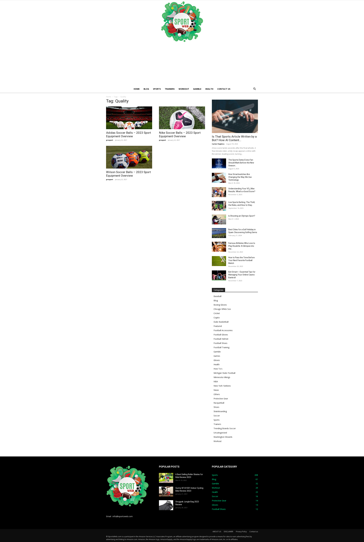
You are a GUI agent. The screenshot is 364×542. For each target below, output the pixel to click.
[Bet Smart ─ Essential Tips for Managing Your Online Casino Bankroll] (219, 275)
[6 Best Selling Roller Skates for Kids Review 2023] (166, 478)
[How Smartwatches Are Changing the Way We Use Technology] (219, 178)
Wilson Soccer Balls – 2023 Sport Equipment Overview (128, 173)
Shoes (216, 407)
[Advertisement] (182, 64)
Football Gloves (221, 334)
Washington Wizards (223, 437)
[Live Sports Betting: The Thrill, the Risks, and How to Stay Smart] (219, 206)
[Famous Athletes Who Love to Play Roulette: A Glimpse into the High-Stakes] (219, 247)
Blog (146, 89)
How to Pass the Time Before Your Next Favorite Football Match (241, 260)
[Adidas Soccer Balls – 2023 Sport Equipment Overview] (129, 117)
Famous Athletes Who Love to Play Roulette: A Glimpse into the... (241, 246)
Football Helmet (221, 339)
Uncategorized (220, 432)
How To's (218, 368)
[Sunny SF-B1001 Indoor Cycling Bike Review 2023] (166, 492)
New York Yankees (222, 385)
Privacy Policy (241, 531)
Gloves (217, 360)
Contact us (223, 89)
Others (217, 394)
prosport (109, 140)
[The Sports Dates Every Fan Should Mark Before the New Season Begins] (219, 163)
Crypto (217, 317)
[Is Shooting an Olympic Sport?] (219, 219)
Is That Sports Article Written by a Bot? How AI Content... (234, 138)
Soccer (217, 415)
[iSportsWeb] (182, 21)
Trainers (170, 89)
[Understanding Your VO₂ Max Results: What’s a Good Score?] (219, 192)
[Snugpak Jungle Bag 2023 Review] (166, 505)
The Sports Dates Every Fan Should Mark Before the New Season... (241, 163)
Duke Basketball (221, 321)
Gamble (197, 89)
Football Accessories (223, 330)
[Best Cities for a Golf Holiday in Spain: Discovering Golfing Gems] (219, 233)
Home (137, 89)
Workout (184, 89)
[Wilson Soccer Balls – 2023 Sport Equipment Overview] (129, 157)
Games (217, 356)
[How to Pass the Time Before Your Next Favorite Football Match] (219, 261)
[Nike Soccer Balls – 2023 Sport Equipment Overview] (182, 117)
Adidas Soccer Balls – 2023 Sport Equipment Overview (128, 134)
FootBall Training (221, 347)
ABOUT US (217, 531)
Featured (218, 326)
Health (209, 89)
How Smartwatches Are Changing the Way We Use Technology (240, 177)
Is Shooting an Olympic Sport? (241, 216)
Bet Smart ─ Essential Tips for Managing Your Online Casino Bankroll (241, 275)
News (216, 390)
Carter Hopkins (218, 144)
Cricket (217, 313)
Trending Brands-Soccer (225, 428)
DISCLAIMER (228, 531)
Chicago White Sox (222, 309)
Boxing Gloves (220, 304)
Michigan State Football (224, 373)
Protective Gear (221, 398)
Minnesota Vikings (222, 377)
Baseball (217, 296)
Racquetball (219, 402)
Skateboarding (220, 411)
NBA (216, 381)
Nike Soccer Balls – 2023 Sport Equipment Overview (180, 134)
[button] (254, 89)
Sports (157, 89)
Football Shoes (220, 343)
